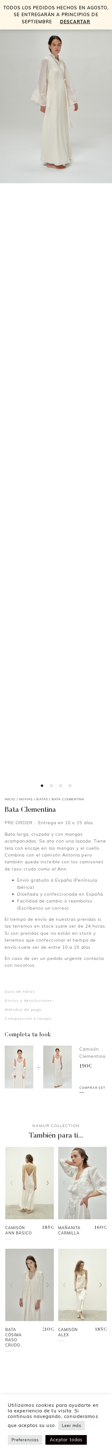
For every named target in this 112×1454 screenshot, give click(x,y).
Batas (42, 799)
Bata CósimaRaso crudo (13, 1337)
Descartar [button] (75, 22)
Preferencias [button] (25, 1439)
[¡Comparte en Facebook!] (14, 46)
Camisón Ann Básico (18, 1230)
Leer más (72, 1425)
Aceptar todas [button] (66, 1440)
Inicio (10, 799)
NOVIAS (26, 799)
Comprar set (92, 1087)
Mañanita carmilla (69, 1230)
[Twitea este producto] (14, 57)
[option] (56, 99)
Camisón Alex (68, 1332)
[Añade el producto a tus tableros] (14, 69)
